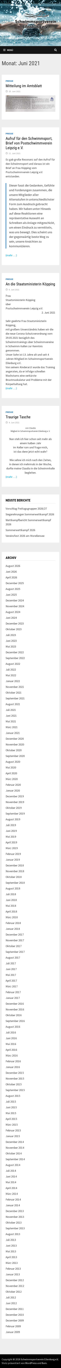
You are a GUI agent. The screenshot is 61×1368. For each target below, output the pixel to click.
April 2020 (11, 773)
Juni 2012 (11, 1303)
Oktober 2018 (14, 877)
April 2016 (11, 1049)
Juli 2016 (11, 1032)
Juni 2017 (11, 969)
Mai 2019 (11, 836)
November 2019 (15, 802)
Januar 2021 (13, 733)
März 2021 (12, 727)
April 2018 (11, 911)
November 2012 (15, 1286)
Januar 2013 (13, 1274)
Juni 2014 (11, 1176)
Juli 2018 (11, 894)
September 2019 (15, 813)
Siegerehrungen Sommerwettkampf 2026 (30, 514)
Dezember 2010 (15, 1314)
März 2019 (12, 848)
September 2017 (15, 952)
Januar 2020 (13, 790)
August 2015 (13, 1096)
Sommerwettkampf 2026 (20, 530)
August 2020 (13, 761)
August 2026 (13, 566)
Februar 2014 (13, 1199)
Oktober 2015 (14, 1084)
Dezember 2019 (15, 796)
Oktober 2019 (14, 808)
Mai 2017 (11, 975)
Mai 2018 (11, 905)
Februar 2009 (13, 1326)
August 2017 (13, 957)
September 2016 (15, 1021)
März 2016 (12, 1055)
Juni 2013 (11, 1245)
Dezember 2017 (15, 934)
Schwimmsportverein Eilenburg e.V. (39, 1359)
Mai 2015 (11, 1113)
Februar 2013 (13, 1268)
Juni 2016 (11, 1038)
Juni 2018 (11, 900)
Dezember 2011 (15, 1309)
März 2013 (12, 1263)
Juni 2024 (11, 617)
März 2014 (12, 1194)
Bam (44, 1363)
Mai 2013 (11, 1251)
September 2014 (15, 1159)
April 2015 (11, 1119)
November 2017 (15, 940)
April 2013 (11, 1257)
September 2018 (15, 882)
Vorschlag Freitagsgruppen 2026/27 (26, 508)
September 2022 (15, 658)
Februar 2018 (13, 923)
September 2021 (15, 698)
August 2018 (13, 888)
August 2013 (13, 1234)
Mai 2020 (11, 767)
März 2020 (12, 779)
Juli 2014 (11, 1170)
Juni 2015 (11, 1107)
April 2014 (11, 1188)
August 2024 (13, 612)
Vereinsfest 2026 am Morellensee (25, 536)
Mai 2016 (11, 1044)
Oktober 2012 (14, 1291)
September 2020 (15, 756)
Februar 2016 (13, 1061)
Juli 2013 (11, 1240)
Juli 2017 (11, 963)
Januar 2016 (13, 1067)
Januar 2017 (13, 998)
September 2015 (15, 1090)
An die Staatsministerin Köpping (30, 284)
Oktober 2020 (14, 750)
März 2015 (12, 1124)
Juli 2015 (11, 1101)
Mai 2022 (11, 675)
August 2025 (13, 589)
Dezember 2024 (15, 600)
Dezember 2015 (15, 1073)
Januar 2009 (13, 1332)
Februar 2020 (13, 785)
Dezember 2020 (15, 738)
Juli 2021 (11, 710)
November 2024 (15, 606)
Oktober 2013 (14, 1222)
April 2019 (11, 842)
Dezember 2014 (15, 1142)
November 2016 (15, 1009)
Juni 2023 (11, 641)
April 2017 (11, 980)
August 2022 (13, 664)
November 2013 (15, 1217)
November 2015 (15, 1078)
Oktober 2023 (14, 629)
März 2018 (12, 917)
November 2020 (15, 744)
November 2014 (15, 1147)
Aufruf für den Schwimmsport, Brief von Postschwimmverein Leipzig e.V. (29, 143)
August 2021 (13, 704)
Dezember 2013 (15, 1211)
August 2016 (13, 1026)
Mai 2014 (11, 1182)
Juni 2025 (11, 594)
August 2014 (13, 1165)
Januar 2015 (13, 1136)
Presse (9, 81)
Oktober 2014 (14, 1153)
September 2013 (15, 1228)
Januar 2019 (13, 859)
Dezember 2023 (15, 623)
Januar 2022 (13, 681)
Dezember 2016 (15, 1003)
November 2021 (15, 687)
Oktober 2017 (14, 946)
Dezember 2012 (15, 1280)
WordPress (31, 1363)
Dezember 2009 (15, 1320)
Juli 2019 (11, 825)
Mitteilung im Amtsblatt (24, 86)
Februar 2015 (13, 1130)
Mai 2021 (11, 721)
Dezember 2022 (15, 652)
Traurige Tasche (18, 417)
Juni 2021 (11, 715)
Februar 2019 (13, 854)
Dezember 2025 (15, 583)
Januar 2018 (13, 929)
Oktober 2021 (14, 692)
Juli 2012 (11, 1297)
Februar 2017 (13, 992)
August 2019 (13, 819)
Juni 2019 (11, 831)
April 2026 (11, 577)
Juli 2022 (11, 669)
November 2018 (15, 871)
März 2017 (12, 986)
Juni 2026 (11, 571)
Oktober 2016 (14, 1015)
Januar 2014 (13, 1205)
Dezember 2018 (15, 865)
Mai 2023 (11, 646)
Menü (10, 50)
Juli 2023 (11, 635)
